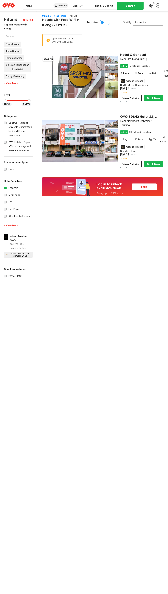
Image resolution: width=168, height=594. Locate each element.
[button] (28, 20)
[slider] (5, 100)
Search (130, 5)
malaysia (46, 16)
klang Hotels (60, 16)
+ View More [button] (11, 83)
